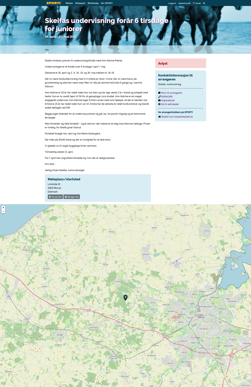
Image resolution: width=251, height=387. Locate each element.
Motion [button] (69, 3)
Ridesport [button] (80, 3)
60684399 (167, 96)
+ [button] (3, 207)
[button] (197, 3)
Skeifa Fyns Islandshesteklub (177, 116)
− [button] (3, 211)
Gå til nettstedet (170, 104)
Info (47, 49)
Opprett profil (184, 3)
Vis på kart (56, 196)
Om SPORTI (107, 3)
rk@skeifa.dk (168, 100)
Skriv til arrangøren (171, 92)
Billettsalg (93, 3)
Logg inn (172, 3)
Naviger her (73, 196)
